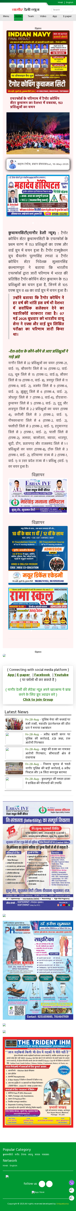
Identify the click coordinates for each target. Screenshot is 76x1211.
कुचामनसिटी (8, 1155)
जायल (37, 1155)
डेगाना (23, 1155)
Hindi (60, 2)
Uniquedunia (62, 1204)
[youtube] (49, 1184)
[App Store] (38, 1192)
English (69, 2)
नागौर (17, 1155)
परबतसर (45, 1155)
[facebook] (42, 1184)
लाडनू (30, 1155)
